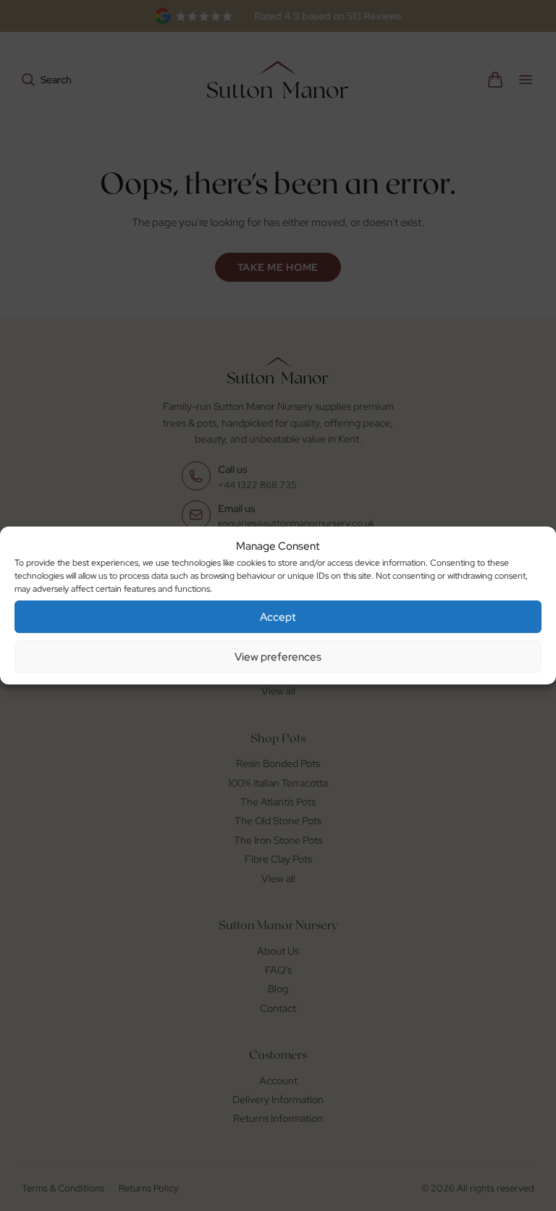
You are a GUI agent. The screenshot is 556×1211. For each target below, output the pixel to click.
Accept (278, 617)
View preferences (278, 657)
